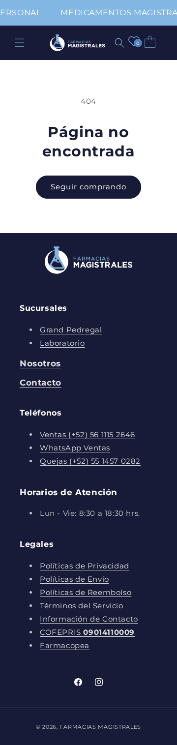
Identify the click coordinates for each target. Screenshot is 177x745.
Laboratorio (62, 343)
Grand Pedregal (71, 329)
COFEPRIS (87, 632)
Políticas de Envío (74, 579)
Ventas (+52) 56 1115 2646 (87, 434)
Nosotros (40, 363)
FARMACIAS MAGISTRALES (100, 726)
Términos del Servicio (81, 605)
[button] (19, 43)
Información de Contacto (89, 619)
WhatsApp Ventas (75, 447)
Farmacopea (64, 645)
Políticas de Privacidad (84, 565)
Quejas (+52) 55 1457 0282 (90, 461)
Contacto (40, 382)
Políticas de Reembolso (85, 592)
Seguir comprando (88, 186)
